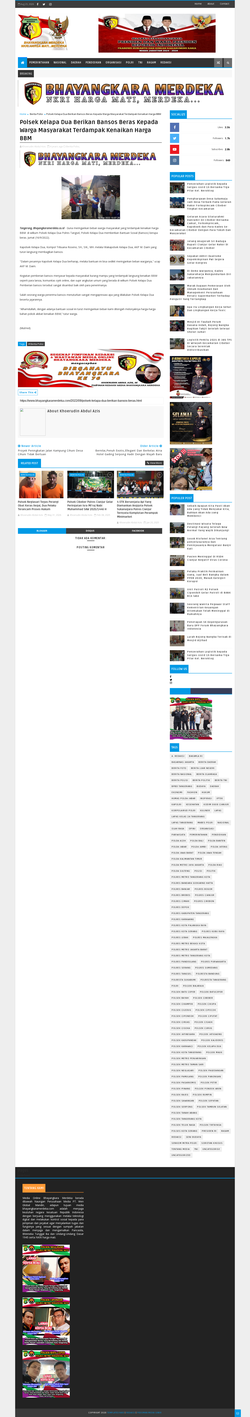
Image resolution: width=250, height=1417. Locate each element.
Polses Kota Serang (184, 1131)
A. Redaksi (178, 756)
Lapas (218, 810)
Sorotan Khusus (212, 1143)
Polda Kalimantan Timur (187, 859)
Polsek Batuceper (211, 992)
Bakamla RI (196, 756)
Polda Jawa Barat (182, 853)
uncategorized (181, 1155)
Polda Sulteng (181, 871)
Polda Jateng (219, 846)
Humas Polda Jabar (184, 798)
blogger (42, 530)
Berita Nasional (182, 774)
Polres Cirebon (204, 901)
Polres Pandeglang (184, 961)
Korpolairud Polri (184, 810)
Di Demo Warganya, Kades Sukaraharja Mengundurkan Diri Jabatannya (209, 274)
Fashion (192, 792)
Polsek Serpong (182, 1106)
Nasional (60, 62)
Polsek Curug (203, 1028)
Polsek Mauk (214, 1052)
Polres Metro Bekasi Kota (188, 943)
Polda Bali (197, 840)
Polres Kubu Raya (213, 931)
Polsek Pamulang (183, 1076)
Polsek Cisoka (181, 1028)
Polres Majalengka (205, 937)
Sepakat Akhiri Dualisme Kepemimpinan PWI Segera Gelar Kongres (205, 259)
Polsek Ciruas (181, 1022)
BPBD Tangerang (182, 786)
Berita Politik (201, 780)
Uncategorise (211, 1149)
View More (156, 463)
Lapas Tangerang (182, 822)
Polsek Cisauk (204, 1022)
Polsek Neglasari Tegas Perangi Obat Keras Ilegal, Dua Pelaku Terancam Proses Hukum (38, 505)
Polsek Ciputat (207, 1016)
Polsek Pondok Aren (208, 1088)
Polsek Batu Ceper (183, 992)
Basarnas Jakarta (183, 762)
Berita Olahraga (207, 774)
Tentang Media (181, 1149)
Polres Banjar (181, 889)
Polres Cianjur (204, 895)
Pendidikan (93, 62)
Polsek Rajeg (180, 1094)
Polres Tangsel (181, 973)
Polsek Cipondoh (183, 1016)
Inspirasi (206, 798)
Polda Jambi (198, 846)
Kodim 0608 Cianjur (216, 804)
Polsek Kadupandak (184, 1040)
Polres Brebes (181, 895)
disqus (90, 530)
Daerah (76, 62)
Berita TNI (221, 780)
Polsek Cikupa (207, 1004)
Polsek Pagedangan (211, 1070)
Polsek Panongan (209, 1076)
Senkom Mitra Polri (184, 1143)
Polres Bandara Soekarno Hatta (192, 883)
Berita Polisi (36, 114)
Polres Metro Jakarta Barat (189, 949)
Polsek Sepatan (209, 1100)
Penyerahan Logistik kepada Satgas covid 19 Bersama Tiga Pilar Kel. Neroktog (208, 187)
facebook (138, 530)
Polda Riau (215, 865)
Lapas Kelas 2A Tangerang (188, 816)
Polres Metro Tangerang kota (191, 955)
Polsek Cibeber (203, 998)
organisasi (207, 828)
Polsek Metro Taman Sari (188, 1064)
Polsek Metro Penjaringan (189, 1058)
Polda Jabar (179, 846)
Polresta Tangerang (213, 980)
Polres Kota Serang (184, 931)
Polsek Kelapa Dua (209, 1046)
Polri (130, 62)
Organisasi (114, 62)
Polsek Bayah (180, 998)
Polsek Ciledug (181, 1010)
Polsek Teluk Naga (183, 1125)
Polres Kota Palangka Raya (189, 925)
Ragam (151, 62)
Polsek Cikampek (182, 1004)
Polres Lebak (180, 937)
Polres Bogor (204, 889)
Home (198, 3)
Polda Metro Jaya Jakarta (188, 865)
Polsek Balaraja (193, 986)
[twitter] (44, 4)
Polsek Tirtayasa (210, 1125)
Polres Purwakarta (213, 961)
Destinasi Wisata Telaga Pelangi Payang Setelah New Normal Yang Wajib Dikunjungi (208, 527)
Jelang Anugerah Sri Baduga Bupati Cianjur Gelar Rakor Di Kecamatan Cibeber (207, 244)
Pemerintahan (39, 62)
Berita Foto (179, 768)
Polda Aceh (179, 840)
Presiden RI (209, 1131)
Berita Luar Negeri (203, 768)
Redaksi (166, 62)
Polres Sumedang (206, 967)
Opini (192, 828)
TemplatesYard (115, 1412)
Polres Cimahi (181, 901)
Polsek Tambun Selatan (212, 1106)
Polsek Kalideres (212, 1040)
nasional (223, 822)
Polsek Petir (209, 1082)
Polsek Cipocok (206, 1010)
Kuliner (205, 810)
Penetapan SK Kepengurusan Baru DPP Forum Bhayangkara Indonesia (207, 625)
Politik (211, 871)
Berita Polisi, (73, 146)
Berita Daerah (207, 762)
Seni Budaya (193, 1137)
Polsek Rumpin (202, 1094)
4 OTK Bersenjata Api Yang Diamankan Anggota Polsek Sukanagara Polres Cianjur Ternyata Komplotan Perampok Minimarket (137, 509)
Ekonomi (177, 792)
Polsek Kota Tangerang (187, 1052)
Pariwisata (178, 834)
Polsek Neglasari (183, 1070)
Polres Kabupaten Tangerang (190, 913)
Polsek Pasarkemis (184, 1082)
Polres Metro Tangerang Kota (191, 877)
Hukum (206, 792)
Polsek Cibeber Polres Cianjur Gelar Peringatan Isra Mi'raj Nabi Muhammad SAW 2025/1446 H (90, 505)
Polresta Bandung (207, 973)
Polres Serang (181, 967)
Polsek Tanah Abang (184, 1113)
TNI (140, 62)
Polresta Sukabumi (184, 980)
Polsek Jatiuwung (210, 1034)
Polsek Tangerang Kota (187, 1119)
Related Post (29, 463)
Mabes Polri (205, 822)
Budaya (201, 786)
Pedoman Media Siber (149, 1412)
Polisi (198, 871)
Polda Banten (216, 840)
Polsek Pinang (181, 1088)
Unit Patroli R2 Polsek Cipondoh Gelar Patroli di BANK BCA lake (209, 593)
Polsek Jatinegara (183, 1034)
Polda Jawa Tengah (210, 853)
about (211, 3)
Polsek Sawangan (183, 1100)
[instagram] (50, 4)
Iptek (220, 798)
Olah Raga (178, 828)
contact (224, 3)
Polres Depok (180, 907)
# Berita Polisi (35, 344)
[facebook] (37, 4)
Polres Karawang (183, 919)
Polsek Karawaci (182, 1046)
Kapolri (177, 804)
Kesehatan (192, 804)
